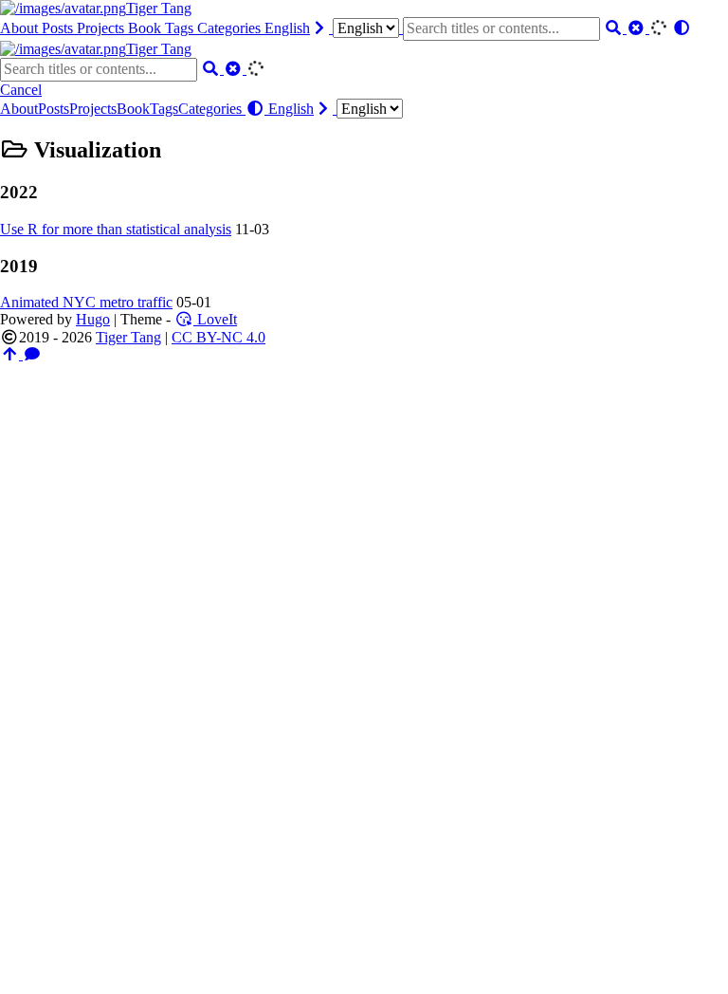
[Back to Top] (11, 354)
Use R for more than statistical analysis (115, 229)
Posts (59, 28)
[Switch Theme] (681, 28)
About (21, 28)
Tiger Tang (158, 8)
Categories (230, 28)
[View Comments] (32, 354)
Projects (102, 28)
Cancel (21, 90)
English (287, 28)
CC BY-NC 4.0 (218, 337)
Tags (181, 28)
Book (146, 28)
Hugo (93, 319)
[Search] (615, 28)
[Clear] (638, 28)
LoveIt (215, 319)
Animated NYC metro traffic (86, 302)
